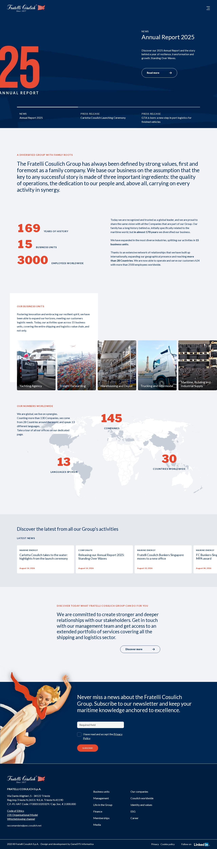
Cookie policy (168, 844)
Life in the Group (102, 804)
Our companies (139, 791)
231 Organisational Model (22, 814)
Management (101, 798)
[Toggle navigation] (208, 8)
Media (97, 824)
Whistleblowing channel (21, 818)
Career (135, 818)
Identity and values (141, 804)
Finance (97, 811)
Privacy (155, 844)
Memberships (101, 818)
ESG (133, 811)
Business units (101, 791)
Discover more (133, 649)
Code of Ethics (15, 810)
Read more (153, 72)
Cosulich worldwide (142, 798)
